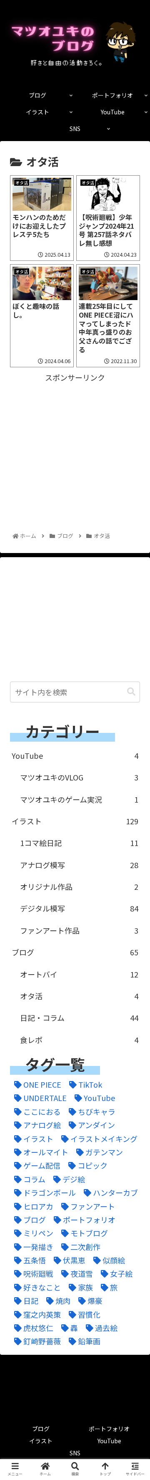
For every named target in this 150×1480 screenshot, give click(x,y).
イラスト (75, 821)
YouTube (75, 755)
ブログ (75, 952)
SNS (75, 1453)
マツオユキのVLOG (79, 777)
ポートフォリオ (109, 1428)
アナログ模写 (79, 864)
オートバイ (79, 974)
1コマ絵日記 (79, 842)
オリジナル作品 (79, 886)
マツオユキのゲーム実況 (79, 799)
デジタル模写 (79, 908)
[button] (131, 692)
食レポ (79, 1039)
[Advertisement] (75, 436)
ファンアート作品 (79, 930)
